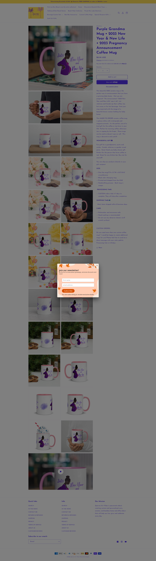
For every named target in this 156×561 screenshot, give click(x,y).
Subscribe (68, 291)
